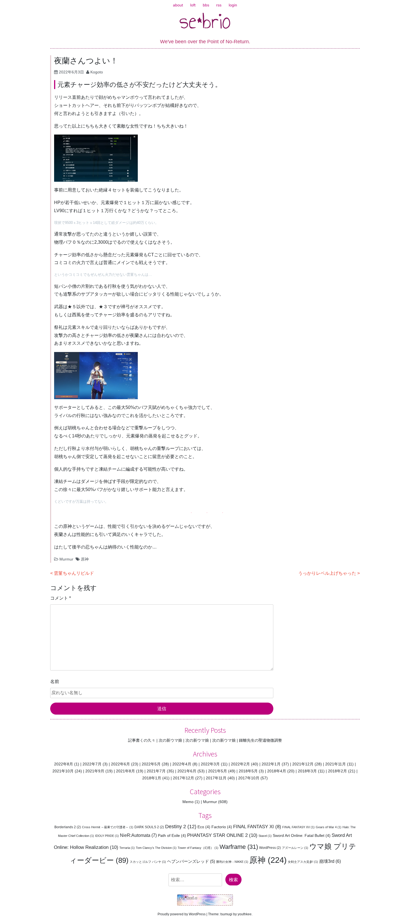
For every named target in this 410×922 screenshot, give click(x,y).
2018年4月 (276, 771)
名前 (54, 681)
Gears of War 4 (328, 827)
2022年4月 (181, 764)
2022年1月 (271, 764)
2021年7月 (156, 771)
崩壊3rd (330, 861)
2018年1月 (151, 778)
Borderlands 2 (67, 827)
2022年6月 (120, 764)
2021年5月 (217, 771)
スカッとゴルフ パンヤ (148, 861)
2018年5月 (248, 771)
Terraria (127, 847)
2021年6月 (186, 771)
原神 (85, 559)
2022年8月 (63, 764)
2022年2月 (240, 764)
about (178, 5)
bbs (206, 5)
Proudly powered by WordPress (182, 914)
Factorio (221, 827)
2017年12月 (183, 778)
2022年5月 (151, 764)
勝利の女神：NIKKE (232, 861)
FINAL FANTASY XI (257, 826)
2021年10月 (63, 771)
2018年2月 (337, 771)
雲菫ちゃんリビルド (74, 573)
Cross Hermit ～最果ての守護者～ (107, 827)
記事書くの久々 (141, 740)
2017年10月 (248, 778)
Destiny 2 (180, 826)
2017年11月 (216, 778)
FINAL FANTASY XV (298, 827)
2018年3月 (307, 771)
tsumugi (226, 914)
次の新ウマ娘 (170, 740)
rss (218, 5)
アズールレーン (295, 847)
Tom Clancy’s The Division (156, 847)
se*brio (205, 21)
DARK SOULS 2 (149, 827)
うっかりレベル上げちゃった (327, 573)
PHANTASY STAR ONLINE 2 (222, 835)
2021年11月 (335, 764)
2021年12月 (302, 764)
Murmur (66, 559)
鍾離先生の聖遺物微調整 (260, 740)
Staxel (265, 835)
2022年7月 (92, 764)
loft (193, 5)
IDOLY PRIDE (107, 835)
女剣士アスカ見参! (303, 861)
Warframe (239, 846)
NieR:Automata (138, 835)
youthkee (245, 914)
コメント (60, 598)
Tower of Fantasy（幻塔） (198, 847)
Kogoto (96, 72)
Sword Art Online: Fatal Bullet (302, 835)
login (233, 5)
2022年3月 (210, 764)
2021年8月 (125, 771)
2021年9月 (94, 771)
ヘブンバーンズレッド (191, 861)
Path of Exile (172, 835)
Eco (203, 827)
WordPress (270, 848)
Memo (188, 801)
